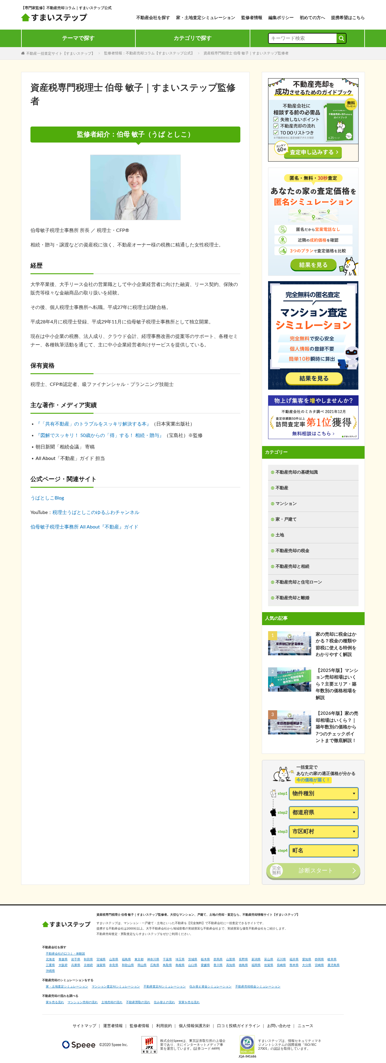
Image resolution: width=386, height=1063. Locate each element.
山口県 (192, 965)
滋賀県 (101, 965)
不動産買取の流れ (138, 1002)
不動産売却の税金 (292, 551)
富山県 (268, 959)
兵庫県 (75, 965)
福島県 (126, 959)
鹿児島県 (333, 965)
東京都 (139, 959)
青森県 (63, 959)
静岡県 (319, 959)
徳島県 (243, 965)
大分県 (306, 965)
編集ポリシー (281, 18)
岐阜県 (332, 959)
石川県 (281, 959)
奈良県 (113, 965)
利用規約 (164, 1026)
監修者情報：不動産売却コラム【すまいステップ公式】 (149, 53)
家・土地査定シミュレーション (205, 18)
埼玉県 (180, 959)
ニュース (305, 1026)
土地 (280, 535)
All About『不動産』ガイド (109, 527)
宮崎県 (319, 965)
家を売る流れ (55, 1002)
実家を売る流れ (189, 1002)
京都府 (88, 965)
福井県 (294, 959)
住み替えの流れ (164, 1002)
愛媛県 (205, 965)
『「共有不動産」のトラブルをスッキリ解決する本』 (93, 424)
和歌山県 (128, 965)
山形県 (113, 959)
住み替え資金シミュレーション (210, 986)
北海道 (50, 959)
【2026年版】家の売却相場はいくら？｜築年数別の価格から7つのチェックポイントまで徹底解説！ (337, 727)
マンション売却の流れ (83, 1002)
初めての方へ (312, 18)
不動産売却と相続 (292, 566)
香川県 (218, 965)
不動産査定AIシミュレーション (165, 986)
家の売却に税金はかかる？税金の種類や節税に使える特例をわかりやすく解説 (336, 644)
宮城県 (101, 959)
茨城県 (192, 959)
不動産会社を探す (153, 18)
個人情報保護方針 (194, 1026)
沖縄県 (50, 970)
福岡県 (256, 965)
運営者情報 (113, 1026)
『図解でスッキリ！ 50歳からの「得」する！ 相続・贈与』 (100, 435)
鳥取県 (167, 965)
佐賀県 (268, 965)
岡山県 (142, 965)
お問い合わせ (279, 1026)
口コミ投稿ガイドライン (238, 1026)
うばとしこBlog (47, 498)
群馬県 (218, 959)
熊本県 (294, 965)
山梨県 (230, 959)
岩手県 (75, 959)
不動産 (282, 488)
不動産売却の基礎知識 (297, 472)
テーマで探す (78, 38)
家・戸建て (286, 519)
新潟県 (256, 959)
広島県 (154, 965)
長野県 (243, 959)
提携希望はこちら (348, 18)
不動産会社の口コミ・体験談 (65, 953)
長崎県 (281, 965)
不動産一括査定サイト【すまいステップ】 (60, 53)
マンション (286, 504)
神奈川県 (153, 959)
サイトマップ (84, 1026)
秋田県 (88, 959)
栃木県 (205, 959)
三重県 (50, 965)
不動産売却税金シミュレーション (257, 986)
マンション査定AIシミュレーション (116, 986)
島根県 (180, 965)
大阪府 (63, 965)
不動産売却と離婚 (292, 598)
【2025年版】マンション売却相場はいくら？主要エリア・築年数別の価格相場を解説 (337, 684)
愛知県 (306, 959)
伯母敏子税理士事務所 (54, 527)
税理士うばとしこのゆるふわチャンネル (95, 512)
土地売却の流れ (111, 1002)
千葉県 (167, 959)
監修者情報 (251, 18)
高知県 (230, 965)
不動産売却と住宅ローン (299, 582)
